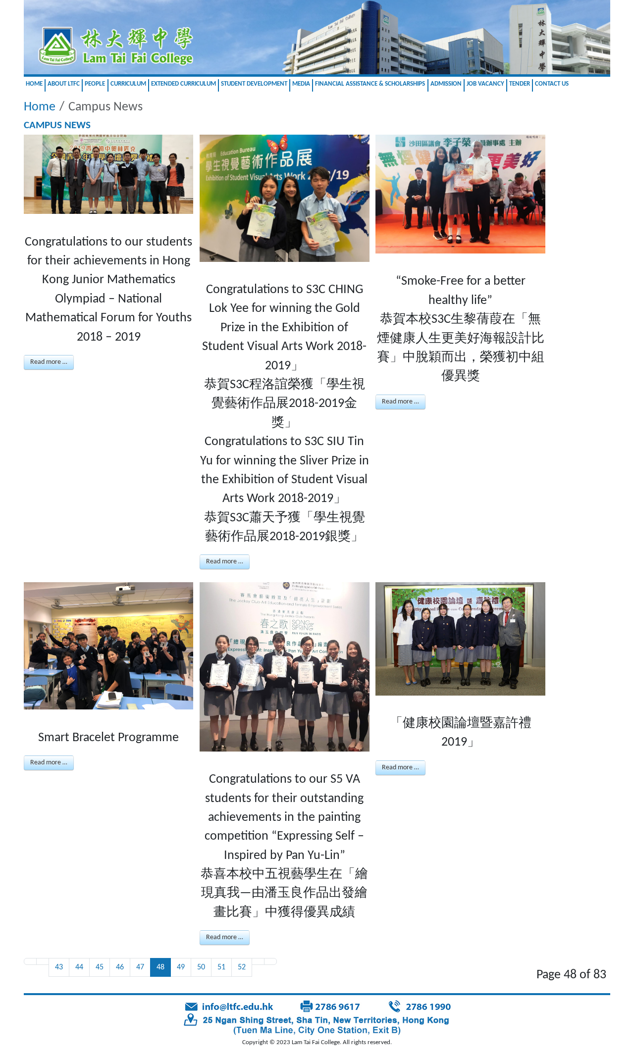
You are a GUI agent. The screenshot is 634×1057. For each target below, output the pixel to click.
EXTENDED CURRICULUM (183, 84)
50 (201, 967)
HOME (34, 84)
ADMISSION (446, 84)
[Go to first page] (30, 961)
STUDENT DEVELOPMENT (254, 84)
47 (140, 967)
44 (79, 967)
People (95, 84)
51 (221, 967)
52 (242, 967)
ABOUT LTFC (64, 84)
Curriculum (128, 84)
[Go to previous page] (42, 961)
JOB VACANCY (485, 84)
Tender (519, 84)
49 (181, 967)
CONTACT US (552, 84)
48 (160, 967)
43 (59, 967)
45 (100, 967)
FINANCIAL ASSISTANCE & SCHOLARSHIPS (370, 84)
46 (120, 967)
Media (301, 84)
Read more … (48, 362)
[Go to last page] (270, 961)
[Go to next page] (258, 961)
